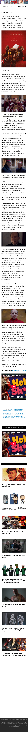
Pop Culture (17, 685)
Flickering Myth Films (17, 700)
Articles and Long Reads (17, 677)
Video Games (17, 695)
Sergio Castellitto (15, 417)
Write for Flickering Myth (17, 710)
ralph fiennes (6, 417)
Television (17, 690)
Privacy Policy (15, 725)
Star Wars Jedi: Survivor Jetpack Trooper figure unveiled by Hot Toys (13, 629)
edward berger (7, 414)
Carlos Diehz (14, 413)
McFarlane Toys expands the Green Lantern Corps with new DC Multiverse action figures (13, 580)
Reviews (14, 410)
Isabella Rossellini (16, 414)
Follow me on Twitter (19, 370)
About (17, 703)
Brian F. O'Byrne (7, 413)
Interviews (17, 680)
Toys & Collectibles (17, 697)
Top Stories (19, 410)
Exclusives (17, 682)
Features (17, 675)
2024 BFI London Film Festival (17, 412)
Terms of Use (8, 725)
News (17, 670)
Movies (9, 410)
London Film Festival (14, 409)
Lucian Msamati (11, 416)
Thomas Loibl (9, 419)
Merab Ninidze (18, 416)
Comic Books (17, 692)
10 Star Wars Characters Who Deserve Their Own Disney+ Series (14, 654)
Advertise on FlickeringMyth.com (17, 707)
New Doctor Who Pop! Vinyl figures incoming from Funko (14, 509)
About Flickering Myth (17, 705)
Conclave (20, 413)
